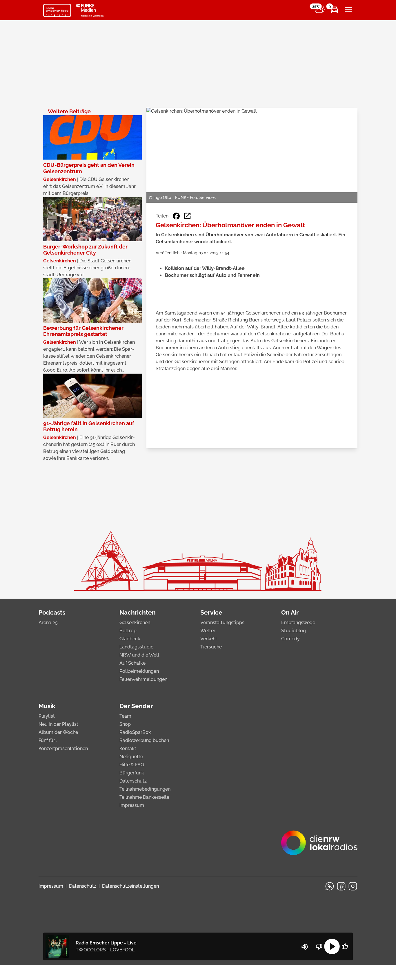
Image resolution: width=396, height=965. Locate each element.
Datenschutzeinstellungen (130, 886)
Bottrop (128, 630)
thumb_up (344, 946)
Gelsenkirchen (134, 622)
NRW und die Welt (139, 655)
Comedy (290, 638)
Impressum (131, 805)
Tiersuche (211, 647)
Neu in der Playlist (58, 724)
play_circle (332, 946)
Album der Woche (58, 732)
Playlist (47, 716)
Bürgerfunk (131, 773)
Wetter (207, 630)
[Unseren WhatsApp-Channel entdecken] (329, 886)
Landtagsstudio (136, 647)
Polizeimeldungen (139, 671)
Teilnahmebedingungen (144, 789)
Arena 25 (48, 622)
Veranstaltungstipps (222, 622)
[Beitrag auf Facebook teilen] (176, 216)
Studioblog (293, 630)
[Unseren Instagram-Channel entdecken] (352, 886)
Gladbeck (129, 638)
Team (125, 716)
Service (211, 612)
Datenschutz (133, 781)
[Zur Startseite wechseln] (57, 10)
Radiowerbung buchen (144, 740)
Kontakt (127, 748)
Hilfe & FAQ (131, 764)
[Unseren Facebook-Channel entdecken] (341, 886)
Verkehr (208, 638)
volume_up (305, 947)
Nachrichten (137, 612)
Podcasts (52, 612)
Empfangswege (298, 622)
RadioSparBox (135, 732)
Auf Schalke (132, 663)
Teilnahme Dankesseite (144, 797)
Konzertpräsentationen (63, 748)
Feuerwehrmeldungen (143, 679)
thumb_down (319, 946)
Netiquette (131, 756)
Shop (125, 724)
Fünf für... (48, 740)
